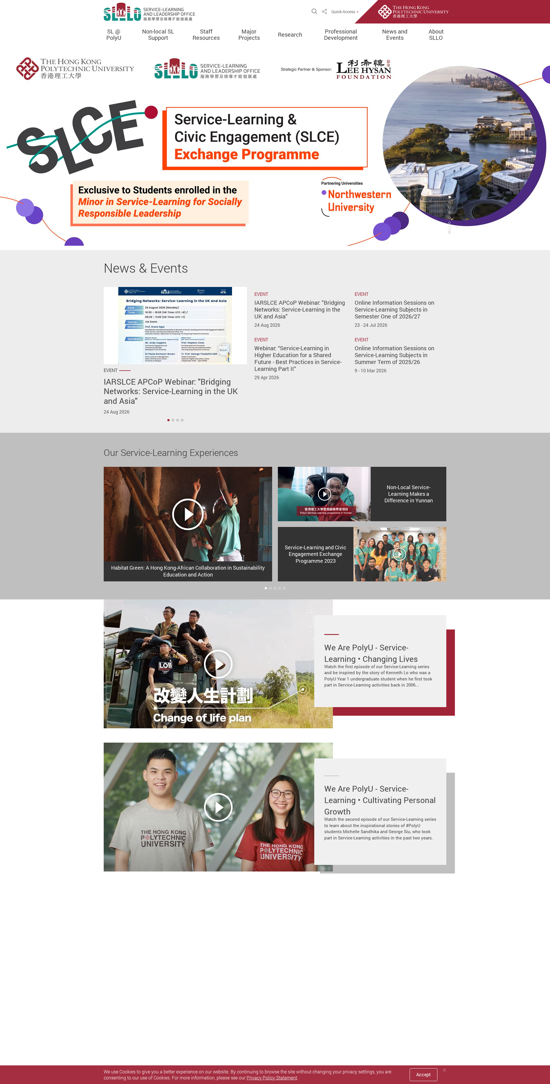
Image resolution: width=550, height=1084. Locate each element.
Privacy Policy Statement (272, 1078)
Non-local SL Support (158, 34)
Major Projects (249, 34)
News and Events (394, 34)
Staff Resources (206, 34)
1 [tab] (168, 420)
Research (290, 35)
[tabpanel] (275, 146)
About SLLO (436, 34)
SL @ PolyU (113, 34)
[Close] (444, 1070)
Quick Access (343, 11)
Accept (423, 1074)
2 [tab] (449, 197)
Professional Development (341, 34)
